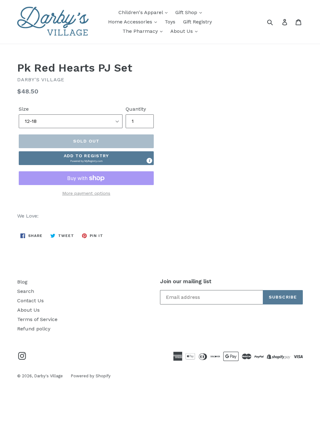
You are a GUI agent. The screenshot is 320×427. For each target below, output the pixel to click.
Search (25, 291)
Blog (22, 282)
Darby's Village (48, 376)
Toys (170, 22)
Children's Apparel (141, 12)
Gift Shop (187, 12)
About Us (182, 31)
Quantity (136, 109)
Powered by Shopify (91, 376)
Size (24, 109)
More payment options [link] (86, 193)
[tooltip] (149, 160)
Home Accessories (131, 22)
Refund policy (33, 329)
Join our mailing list (186, 281)
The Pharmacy (140, 31)
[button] (86, 158)
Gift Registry (197, 22)
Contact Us (30, 301)
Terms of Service (37, 319)
